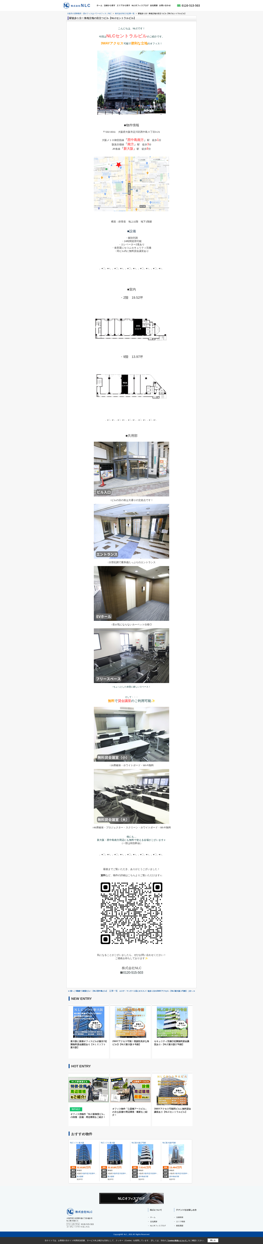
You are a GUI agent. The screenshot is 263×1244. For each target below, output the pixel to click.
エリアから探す (123, 5)
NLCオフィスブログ (140, 5)
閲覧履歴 (179, 1225)
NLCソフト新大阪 (77, 1143)
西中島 (94, 1173)
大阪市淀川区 (87, 1173)
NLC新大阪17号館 (139, 1143)
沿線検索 (179, 1217)
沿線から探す (109, 5)
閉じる (213, 1240)
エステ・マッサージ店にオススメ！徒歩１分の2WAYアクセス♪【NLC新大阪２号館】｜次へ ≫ (157, 991)
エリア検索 (180, 1221)
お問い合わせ (165, 5)
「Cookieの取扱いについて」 (177, 1241)
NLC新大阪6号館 (169, 1143)
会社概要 (154, 5)
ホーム (99, 5)
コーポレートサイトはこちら (78, 1226)
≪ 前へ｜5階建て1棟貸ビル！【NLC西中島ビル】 (88, 991)
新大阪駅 (80, 1176)
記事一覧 (113, 991)
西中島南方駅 (143, 1176)
